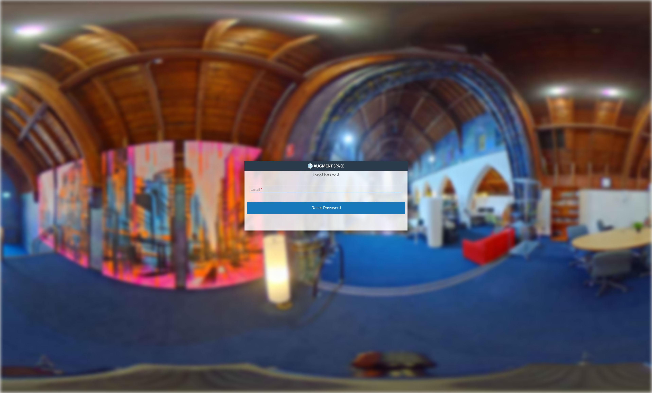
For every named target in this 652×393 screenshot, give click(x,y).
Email (255, 189)
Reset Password (326, 208)
